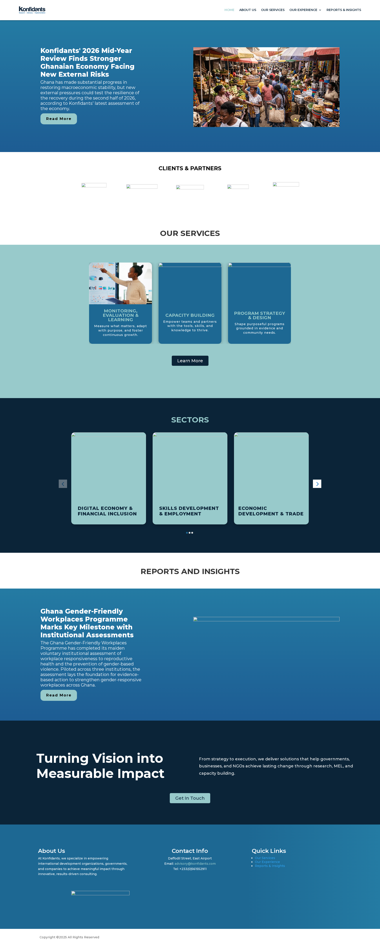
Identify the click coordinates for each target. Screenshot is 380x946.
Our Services (273, 10)
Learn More (190, 360)
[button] (63, 484)
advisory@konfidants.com (195, 864)
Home (229, 10)
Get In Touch (190, 798)
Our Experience (303, 10)
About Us (247, 10)
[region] (190, 86)
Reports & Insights (344, 10)
